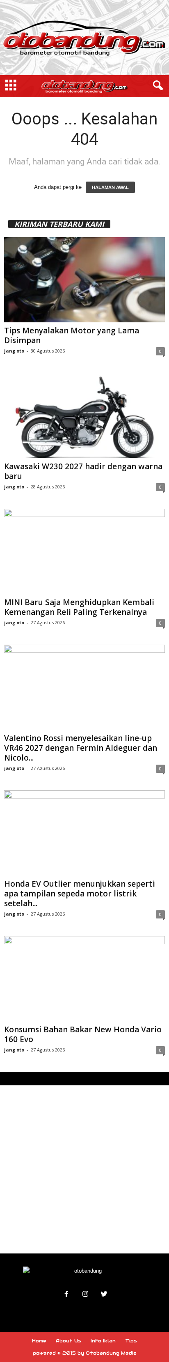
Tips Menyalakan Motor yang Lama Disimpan (71, 335)
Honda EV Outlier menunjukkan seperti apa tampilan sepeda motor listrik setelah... (79, 893)
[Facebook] (66, 1295)
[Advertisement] (84, 1169)
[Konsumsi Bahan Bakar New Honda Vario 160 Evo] (84, 978)
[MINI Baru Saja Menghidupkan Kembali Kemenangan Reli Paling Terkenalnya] (84, 551)
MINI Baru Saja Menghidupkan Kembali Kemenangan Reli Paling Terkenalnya (79, 607)
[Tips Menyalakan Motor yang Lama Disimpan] (84, 279)
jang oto (14, 351)
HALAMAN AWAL (110, 187)
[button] (156, 86)
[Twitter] (103, 1295)
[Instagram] (85, 1295)
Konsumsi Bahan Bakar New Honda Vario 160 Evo (83, 1034)
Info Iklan (103, 1341)
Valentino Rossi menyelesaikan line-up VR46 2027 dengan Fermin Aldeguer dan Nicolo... (80, 748)
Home (39, 1341)
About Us (68, 1341)
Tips (131, 1341)
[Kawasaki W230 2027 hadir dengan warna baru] (84, 415)
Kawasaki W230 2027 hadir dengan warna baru (83, 471)
